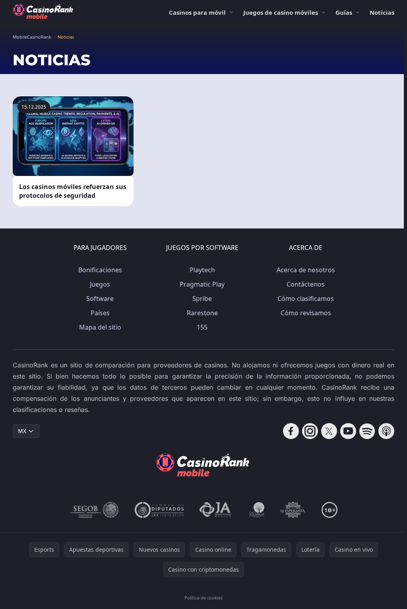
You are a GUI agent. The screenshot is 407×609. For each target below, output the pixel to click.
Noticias (382, 12)
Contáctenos (306, 284)
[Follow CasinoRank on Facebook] (291, 431)
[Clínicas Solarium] (257, 510)
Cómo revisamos (306, 312)
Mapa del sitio (100, 327)
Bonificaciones (100, 269)
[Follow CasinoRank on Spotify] (367, 431)
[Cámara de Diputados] (159, 510)
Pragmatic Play (202, 284)
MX (22, 431)
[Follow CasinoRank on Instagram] (310, 431)
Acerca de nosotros (306, 269)
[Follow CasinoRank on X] (329, 431)
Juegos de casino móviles (280, 12)
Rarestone (202, 312)
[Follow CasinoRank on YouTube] (348, 431)
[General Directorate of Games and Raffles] (94, 510)
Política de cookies (203, 598)
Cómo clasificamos (305, 298)
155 (202, 327)
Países (100, 312)
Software (100, 298)
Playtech (202, 269)
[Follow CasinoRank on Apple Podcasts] (386, 431)
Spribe (202, 298)
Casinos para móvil (197, 12)
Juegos (100, 284)
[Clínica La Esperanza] (293, 510)
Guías (343, 12)
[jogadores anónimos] (216, 510)
